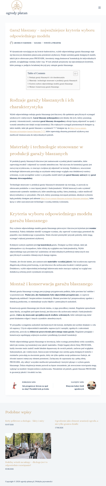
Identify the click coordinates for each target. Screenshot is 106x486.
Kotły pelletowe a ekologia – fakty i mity (24, 421)
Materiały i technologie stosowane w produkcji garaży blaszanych (53, 80)
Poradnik (56, 43)
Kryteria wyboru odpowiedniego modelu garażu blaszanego (51, 84)
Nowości (48, 43)
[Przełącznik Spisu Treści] (74, 73)
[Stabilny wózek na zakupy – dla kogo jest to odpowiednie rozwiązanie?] (28, 446)
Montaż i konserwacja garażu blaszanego (44, 87)
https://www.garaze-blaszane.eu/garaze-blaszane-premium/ (64, 198)
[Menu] (99, 7)
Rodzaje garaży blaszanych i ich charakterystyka (47, 77)
